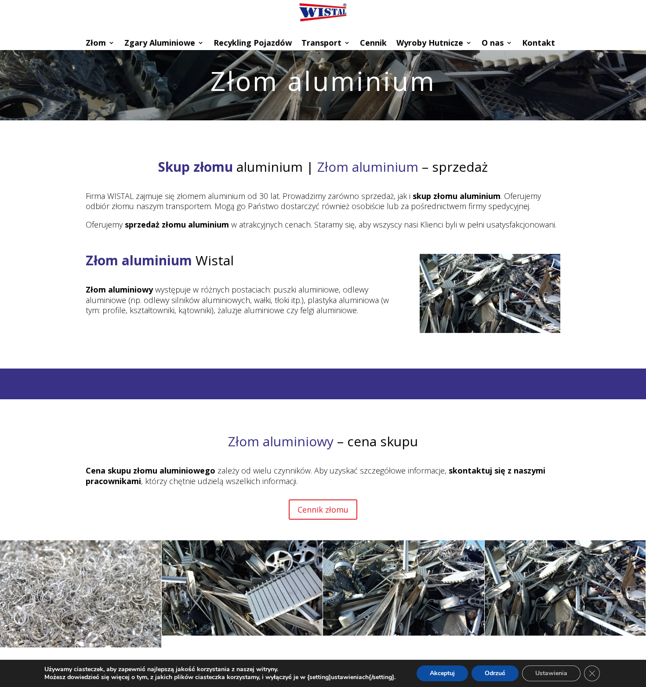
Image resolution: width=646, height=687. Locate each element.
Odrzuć (495, 673)
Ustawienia (551, 673)
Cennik (373, 44)
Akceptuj (442, 673)
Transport (321, 44)
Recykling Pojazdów (253, 44)
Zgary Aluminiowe (159, 44)
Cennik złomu (323, 509)
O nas (493, 44)
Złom (96, 44)
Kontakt (538, 44)
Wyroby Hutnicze (429, 44)
